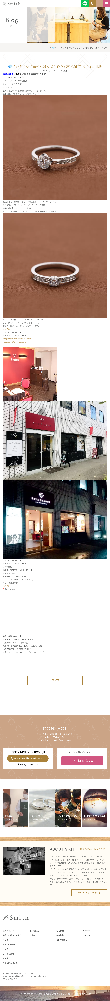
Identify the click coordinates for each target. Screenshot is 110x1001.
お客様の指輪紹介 (10, 944)
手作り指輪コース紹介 (12, 935)
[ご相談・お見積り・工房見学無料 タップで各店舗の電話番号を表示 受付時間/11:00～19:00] (92, 3)
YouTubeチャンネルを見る (89, 892)
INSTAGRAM (88, 930)
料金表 (5, 939)
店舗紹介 (6, 958)
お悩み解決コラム (10, 962)
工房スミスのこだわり (12, 930)
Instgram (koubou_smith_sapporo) (17, 338)
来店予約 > (7, 329)
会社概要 (60, 930)
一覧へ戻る (55, 680)
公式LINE (85, 3)
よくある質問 (8, 953)
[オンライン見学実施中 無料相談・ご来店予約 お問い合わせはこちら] (99, 3)
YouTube (86, 935)
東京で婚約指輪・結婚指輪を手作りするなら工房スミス (52, 993)
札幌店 (32, 935)
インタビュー (8, 949)
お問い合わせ (85, 760)
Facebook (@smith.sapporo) (15, 341)
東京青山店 (34, 930)
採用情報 (60, 935)
